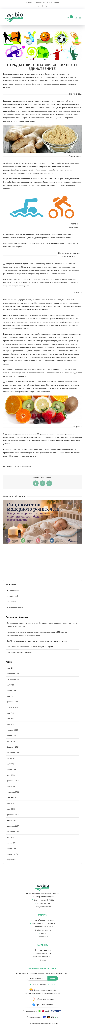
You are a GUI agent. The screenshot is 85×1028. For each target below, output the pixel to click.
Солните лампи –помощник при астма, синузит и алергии (30, 647)
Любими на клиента (43, 930)
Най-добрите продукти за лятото (20, 652)
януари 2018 (11, 820)
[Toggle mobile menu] (80, 17)
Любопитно (11, 602)
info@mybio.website (53, 2)
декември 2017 (13, 826)
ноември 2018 (12, 798)
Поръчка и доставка (43, 950)
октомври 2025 (13, 679)
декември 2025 (13, 674)
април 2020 (11, 736)
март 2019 (11, 775)
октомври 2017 (13, 832)
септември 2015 (13, 854)
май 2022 (10, 724)
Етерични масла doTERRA (44, 900)
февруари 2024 (12, 702)
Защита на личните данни (43, 957)
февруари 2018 (12, 815)
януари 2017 (11, 843)
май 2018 (10, 803)
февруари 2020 (12, 747)
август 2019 (11, 758)
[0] (68, 17)
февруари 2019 (12, 781)
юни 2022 (10, 719)
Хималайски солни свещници (43, 923)
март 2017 (11, 837)
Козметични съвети (15, 607)
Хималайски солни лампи (43, 920)
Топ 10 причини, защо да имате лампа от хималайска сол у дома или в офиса (37, 641)
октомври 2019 (13, 753)
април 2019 (11, 770)
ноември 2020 (12, 730)
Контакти (29, 2)
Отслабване (43, 937)
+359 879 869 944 (39, 2)
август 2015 (11, 860)
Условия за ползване (43, 953)
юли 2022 (10, 713)
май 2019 (10, 764)
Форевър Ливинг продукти (43, 897)
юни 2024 (10, 696)
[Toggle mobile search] (76, 17)
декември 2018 (13, 792)
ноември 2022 (12, 707)
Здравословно (26, 466)
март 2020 (11, 741)
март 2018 (11, 809)
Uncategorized (12, 596)
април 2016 (11, 849)
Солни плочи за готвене (43, 927)
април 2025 (11, 691)
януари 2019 (11, 786)
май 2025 (10, 685)
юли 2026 (10, 668)
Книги (43, 933)
